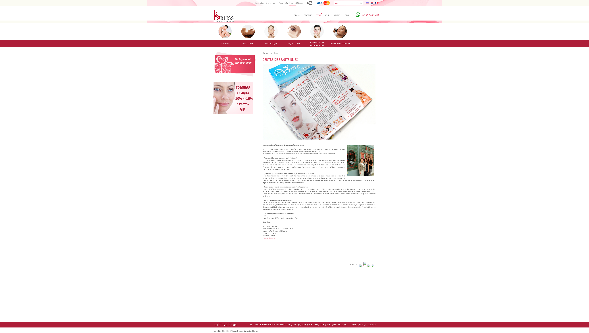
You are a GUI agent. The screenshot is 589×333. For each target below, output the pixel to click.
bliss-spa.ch (266, 53)
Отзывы (327, 15)
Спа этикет (308, 15)
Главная (297, 15)
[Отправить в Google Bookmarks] (365, 273)
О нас (347, 15)
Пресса (318, 15)
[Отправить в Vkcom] (373, 273)
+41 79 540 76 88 (225, 324)
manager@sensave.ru (269, 238)
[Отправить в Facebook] (361, 273)
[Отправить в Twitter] (369, 273)
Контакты (337, 15)
